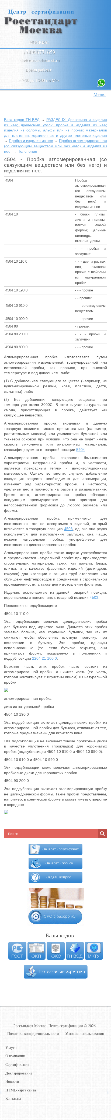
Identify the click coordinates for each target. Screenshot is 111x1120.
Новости (12, 1081)
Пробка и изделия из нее (31, 140)
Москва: (39, 42)
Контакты (13, 1098)
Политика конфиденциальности (33, 1033)
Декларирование (18, 1073)
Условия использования (84, 1033)
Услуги (11, 1047)
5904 (80, 449)
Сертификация (17, 1064)
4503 (68, 529)
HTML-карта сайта (20, 1090)
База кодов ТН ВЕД (21, 119)
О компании (15, 1055)
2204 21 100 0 (44, 658)
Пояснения (27, 151)
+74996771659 (39, 52)
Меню (99, 94)
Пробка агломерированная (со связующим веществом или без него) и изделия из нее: (55, 145)
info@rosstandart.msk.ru (39, 60)
